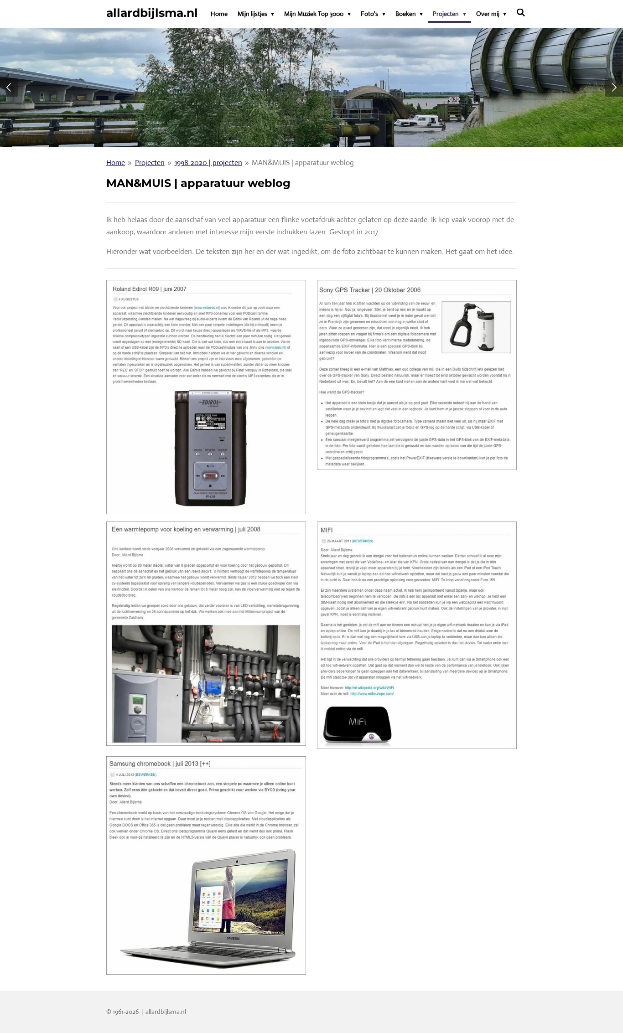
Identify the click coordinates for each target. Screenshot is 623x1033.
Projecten (150, 162)
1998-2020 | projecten (208, 162)
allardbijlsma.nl (152, 13)
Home (115, 162)
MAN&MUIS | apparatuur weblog (303, 162)
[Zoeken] (520, 13)
